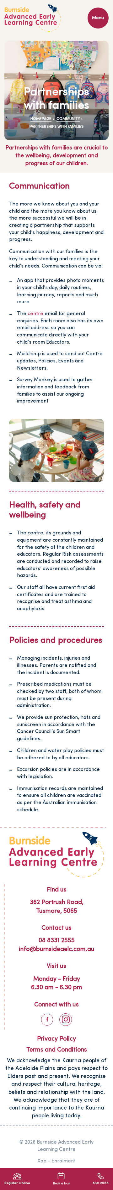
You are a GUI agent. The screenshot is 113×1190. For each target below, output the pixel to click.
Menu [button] (98, 18)
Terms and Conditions (56, 1050)
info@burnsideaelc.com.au (56, 949)
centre (35, 313)
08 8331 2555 (57, 941)
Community (68, 119)
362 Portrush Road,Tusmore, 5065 (56, 906)
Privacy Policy (56, 1039)
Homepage (40, 119)
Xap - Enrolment (56, 1161)
